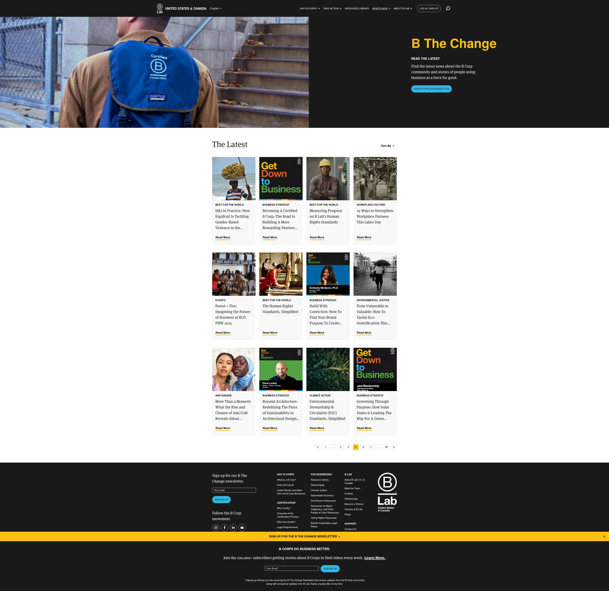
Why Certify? (284, 508)
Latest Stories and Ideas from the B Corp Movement (291, 491)
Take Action (331, 8)
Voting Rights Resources (324, 517)
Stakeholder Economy (322, 495)
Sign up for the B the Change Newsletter (303, 536)
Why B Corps (308, 8)
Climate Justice (319, 490)
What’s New (379, 8)
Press (348, 514)
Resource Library (357, 8)
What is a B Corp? (286, 479)
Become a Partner (354, 504)
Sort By (386, 146)
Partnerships (351, 498)
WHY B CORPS (285, 474)
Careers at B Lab (353, 509)
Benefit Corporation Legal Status (324, 524)
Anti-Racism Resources (323, 500)
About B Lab (401, 8)
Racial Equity (317, 485)
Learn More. (375, 557)
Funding (349, 493)
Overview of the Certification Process (288, 515)
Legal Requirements (287, 527)
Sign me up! (221, 499)
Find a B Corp (284, 485)
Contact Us (350, 529)
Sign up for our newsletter (431, 88)
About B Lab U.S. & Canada (355, 481)
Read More (223, 237)
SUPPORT (350, 523)
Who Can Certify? (286, 521)
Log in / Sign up (429, 8)
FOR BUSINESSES (321, 474)
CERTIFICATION (286, 502)
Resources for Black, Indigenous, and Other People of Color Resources (325, 509)
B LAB (348, 474)
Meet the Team (352, 488)
